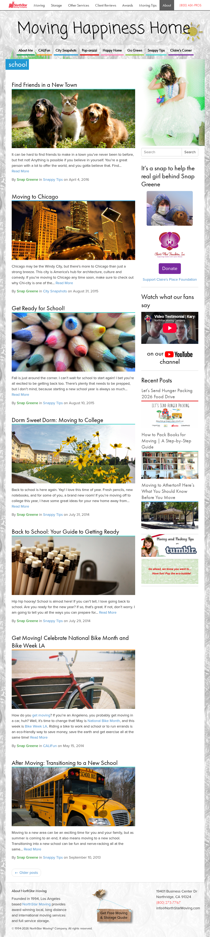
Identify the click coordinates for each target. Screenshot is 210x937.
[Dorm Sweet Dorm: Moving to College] (73, 453)
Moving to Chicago (35, 196)
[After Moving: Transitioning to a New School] (73, 796)
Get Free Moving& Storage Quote (113, 915)
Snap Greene (27, 179)
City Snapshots (66, 50)
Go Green (134, 50)
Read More (20, 171)
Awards (127, 5)
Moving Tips (147, 5)
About (167, 5)
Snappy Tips (156, 50)
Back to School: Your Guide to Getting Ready (65, 531)
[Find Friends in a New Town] (73, 118)
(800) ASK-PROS (190, 5)
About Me (25, 50)
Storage (56, 5)
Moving (39, 5)
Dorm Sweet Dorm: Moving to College (57, 420)
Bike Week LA (36, 726)
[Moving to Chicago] (73, 230)
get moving (41, 715)
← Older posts (26, 872)
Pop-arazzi (89, 50)
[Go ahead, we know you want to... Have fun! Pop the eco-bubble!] (169, 571)
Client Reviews (105, 5)
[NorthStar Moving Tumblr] (169, 545)
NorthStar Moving (36, 904)
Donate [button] (169, 268)
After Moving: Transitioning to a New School (65, 763)
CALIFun (44, 50)
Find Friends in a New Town (44, 85)
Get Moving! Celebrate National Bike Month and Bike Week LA (70, 642)
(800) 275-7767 (168, 902)
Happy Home (112, 50)
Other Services (78, 5)
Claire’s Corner (181, 50)
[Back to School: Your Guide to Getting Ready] (73, 565)
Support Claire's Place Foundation (170, 279)
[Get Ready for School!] (73, 342)
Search (190, 152)
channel (170, 361)
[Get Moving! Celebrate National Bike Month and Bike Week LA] (73, 679)
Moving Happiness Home (106, 29)
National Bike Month (104, 720)
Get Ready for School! (38, 308)
